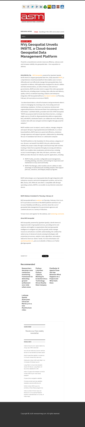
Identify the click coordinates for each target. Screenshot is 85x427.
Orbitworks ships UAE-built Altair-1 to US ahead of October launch (34, 361)
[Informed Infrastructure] (58, 7)
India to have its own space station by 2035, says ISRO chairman (34, 346)
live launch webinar (50, 96)
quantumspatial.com (27, 241)
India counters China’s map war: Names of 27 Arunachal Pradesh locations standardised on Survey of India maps (34, 393)
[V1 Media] (45, 7)
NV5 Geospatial (37, 75)
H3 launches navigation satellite (33, 378)
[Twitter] (32, 7)
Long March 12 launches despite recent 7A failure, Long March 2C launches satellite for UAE (33, 366)
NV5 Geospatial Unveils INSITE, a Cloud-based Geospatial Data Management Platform (39, 50)
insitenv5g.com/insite (57, 214)
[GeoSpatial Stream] (62, 7)
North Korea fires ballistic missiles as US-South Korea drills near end (34, 356)
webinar (39, 200)
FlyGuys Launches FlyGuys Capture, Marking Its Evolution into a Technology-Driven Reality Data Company (41, 276)
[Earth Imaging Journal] (49, 7)
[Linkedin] (41, 7)
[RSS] (24, 7)
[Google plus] (37, 7)
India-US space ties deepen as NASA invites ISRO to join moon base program (34, 373)
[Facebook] (28, 7)
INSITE (61, 77)
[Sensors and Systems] (54, 7)
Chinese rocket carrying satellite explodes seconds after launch (33, 382)
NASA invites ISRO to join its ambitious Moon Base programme (33, 387)
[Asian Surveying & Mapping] (33, 22)
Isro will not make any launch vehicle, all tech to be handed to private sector (34, 351)
